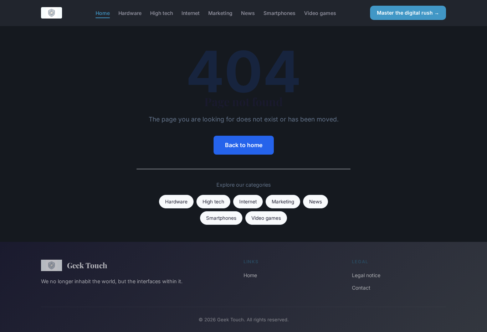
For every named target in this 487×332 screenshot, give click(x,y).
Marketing (220, 13)
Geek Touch (87, 265)
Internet (190, 13)
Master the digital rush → (408, 13)
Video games (320, 13)
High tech (161, 13)
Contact (361, 288)
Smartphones (279, 13)
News (248, 13)
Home (103, 13)
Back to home (243, 145)
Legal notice (366, 275)
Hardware (130, 13)
